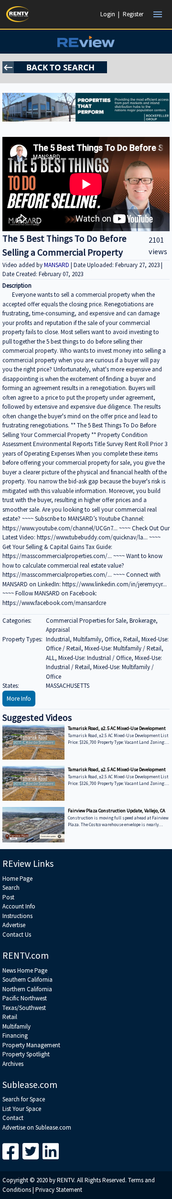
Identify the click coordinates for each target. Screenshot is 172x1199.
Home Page (17, 878)
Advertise (13, 925)
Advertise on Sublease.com (36, 1127)
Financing (15, 1035)
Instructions (17, 916)
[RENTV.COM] (18, 14)
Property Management (31, 1045)
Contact (12, 1118)
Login (107, 14)
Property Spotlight (26, 1054)
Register (133, 14)
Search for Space (23, 1099)
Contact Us (16, 934)
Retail (9, 1017)
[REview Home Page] (86, 41)
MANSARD (57, 265)
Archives (12, 1064)
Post (8, 897)
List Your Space (21, 1109)
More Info (19, 699)
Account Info (18, 906)
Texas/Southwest (24, 1008)
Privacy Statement (58, 1190)
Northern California (27, 989)
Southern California (27, 979)
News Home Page (24, 970)
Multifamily (16, 1026)
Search (11, 888)
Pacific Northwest (24, 998)
